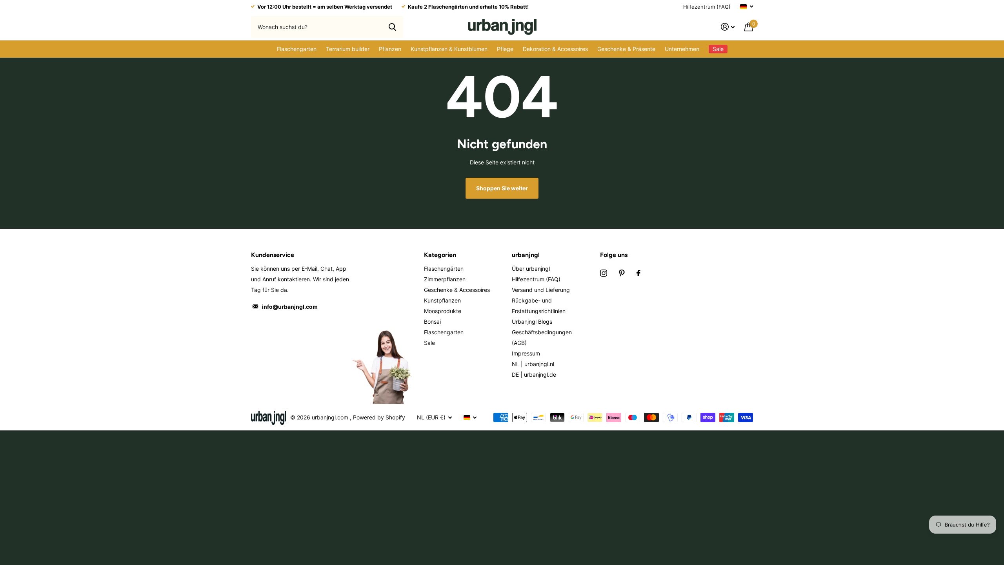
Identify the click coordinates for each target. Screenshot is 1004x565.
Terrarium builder (347, 49)
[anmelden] (728, 27)
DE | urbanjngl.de (534, 374)
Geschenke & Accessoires (457, 289)
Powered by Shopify (379, 417)
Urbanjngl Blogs (532, 321)
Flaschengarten (296, 49)
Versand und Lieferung (541, 289)
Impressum (526, 353)
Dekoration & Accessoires (555, 49)
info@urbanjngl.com (290, 306)
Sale (429, 342)
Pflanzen (390, 49)
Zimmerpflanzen (445, 279)
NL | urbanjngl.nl (533, 364)
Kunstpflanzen (442, 300)
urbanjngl (526, 255)
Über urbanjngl (531, 268)
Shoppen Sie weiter (502, 188)
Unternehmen (682, 49)
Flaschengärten (444, 268)
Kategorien (440, 255)
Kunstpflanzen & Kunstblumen (449, 49)
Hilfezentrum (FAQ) (707, 7)
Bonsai (432, 321)
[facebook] (638, 273)
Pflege (505, 49)
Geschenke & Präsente (626, 49)
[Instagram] (603, 273)
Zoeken (392, 26)
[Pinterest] (622, 273)
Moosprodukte (442, 311)
